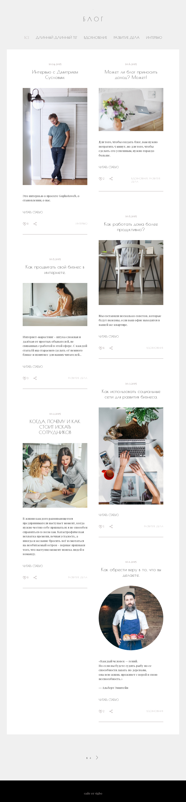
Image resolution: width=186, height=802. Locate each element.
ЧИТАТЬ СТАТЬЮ (33, 212)
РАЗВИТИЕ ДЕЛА (127, 37)
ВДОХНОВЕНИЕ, (140, 178)
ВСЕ (27, 37)
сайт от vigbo (93, 793)
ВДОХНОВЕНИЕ (96, 37)
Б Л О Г (93, 19)
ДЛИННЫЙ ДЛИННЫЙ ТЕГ (57, 37)
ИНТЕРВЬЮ (154, 37)
